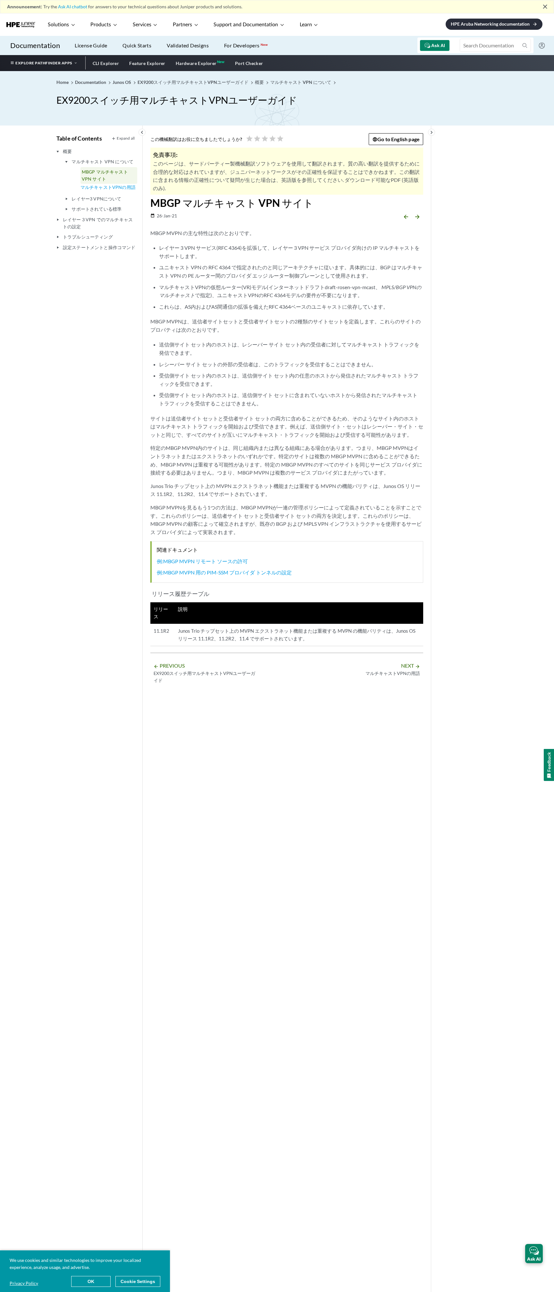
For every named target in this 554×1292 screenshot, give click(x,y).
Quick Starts (136, 45)
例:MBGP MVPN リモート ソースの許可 (202, 561)
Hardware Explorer (196, 63)
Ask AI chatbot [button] (72, 6)
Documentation (35, 45)
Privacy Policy (24, 1283)
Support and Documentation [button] (246, 24)
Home (63, 82)
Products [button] (100, 24)
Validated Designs (188, 45)
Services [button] (142, 24)
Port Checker (249, 63)
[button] (534, 1253)
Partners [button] (182, 24)
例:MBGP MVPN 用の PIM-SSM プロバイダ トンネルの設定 (224, 572)
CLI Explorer (106, 63)
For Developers (246, 45)
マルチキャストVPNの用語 (108, 187)
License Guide (91, 45)
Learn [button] (306, 24)
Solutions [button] (58, 24)
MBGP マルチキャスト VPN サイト (105, 175)
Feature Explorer (147, 63)
